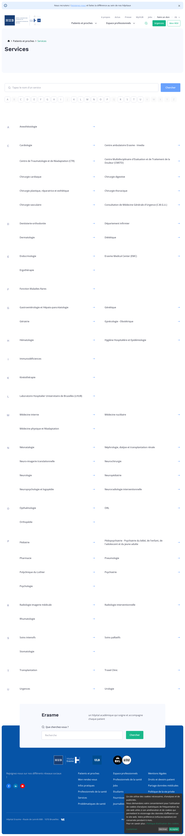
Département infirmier (117, 223)
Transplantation (28, 670)
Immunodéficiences (30, 358)
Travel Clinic (111, 670)
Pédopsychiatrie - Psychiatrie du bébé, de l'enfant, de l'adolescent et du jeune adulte (133, 542)
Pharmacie (25, 558)
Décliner (163, 829)
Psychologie (26, 586)
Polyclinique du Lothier (32, 572)
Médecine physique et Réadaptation (39, 428)
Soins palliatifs (112, 637)
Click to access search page (146, 23)
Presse (128, 17)
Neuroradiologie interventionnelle (123, 489)
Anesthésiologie (28, 126)
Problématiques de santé (92, 803)
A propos (105, 17)
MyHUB (139, 17)
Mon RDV (173, 23)
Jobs (150, 17)
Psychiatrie (111, 572)
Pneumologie (112, 558)
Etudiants (118, 791)
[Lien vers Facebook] (8, 786)
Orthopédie (26, 522)
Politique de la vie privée (161, 791)
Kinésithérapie (27, 377)
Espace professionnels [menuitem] (118, 23)
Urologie (109, 688)
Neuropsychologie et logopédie (37, 489)
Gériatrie (24, 321)
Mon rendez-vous (87, 779)
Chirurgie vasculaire (30, 204)
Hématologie (27, 340)
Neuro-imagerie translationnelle (37, 461)
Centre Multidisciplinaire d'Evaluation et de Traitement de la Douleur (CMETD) (137, 161)
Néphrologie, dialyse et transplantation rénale (130, 447)
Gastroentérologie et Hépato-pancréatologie (44, 307)
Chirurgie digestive (115, 176)
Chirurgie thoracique (116, 190)
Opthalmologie (28, 508)
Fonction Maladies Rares (33, 288)
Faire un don (163, 17)
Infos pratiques (86, 785)
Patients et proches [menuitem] (82, 23)
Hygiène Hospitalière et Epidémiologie (125, 340)
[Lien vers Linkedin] (15, 786)
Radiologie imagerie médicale (36, 604)
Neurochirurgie (113, 461)
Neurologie (26, 475)
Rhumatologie (27, 618)
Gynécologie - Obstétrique (119, 321)
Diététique (110, 237)
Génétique (110, 307)
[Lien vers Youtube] (22, 786)
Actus (117, 17)
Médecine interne (29, 414)
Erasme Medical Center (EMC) (121, 256)
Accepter (174, 829)
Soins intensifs (28, 637)
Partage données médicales (163, 785)
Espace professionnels (125, 773)
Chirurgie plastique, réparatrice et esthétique (44, 190)
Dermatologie (27, 237)
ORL (107, 508)
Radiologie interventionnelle (120, 604)
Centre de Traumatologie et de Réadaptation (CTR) (47, 161)
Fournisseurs (120, 797)
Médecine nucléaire (115, 414)
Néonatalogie (27, 447)
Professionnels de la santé (92, 791)
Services (82, 797)
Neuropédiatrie (113, 475)
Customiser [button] (131, 829)
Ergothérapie (27, 270)
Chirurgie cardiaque (30, 176)
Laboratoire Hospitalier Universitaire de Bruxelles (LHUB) (51, 396)
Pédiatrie (24, 542)
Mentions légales (157, 773)
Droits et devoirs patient (161, 779)
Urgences (159, 23)
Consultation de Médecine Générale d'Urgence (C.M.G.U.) (136, 204)
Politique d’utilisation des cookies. (163, 823)
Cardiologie (26, 145)
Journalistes (119, 803)
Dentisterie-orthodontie (33, 223)
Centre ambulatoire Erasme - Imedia (124, 145)
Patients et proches (23, 41)
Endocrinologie (28, 256)
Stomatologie (27, 651)
